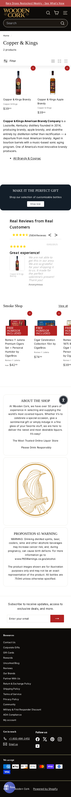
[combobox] (35, 23)
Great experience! (25, 252)
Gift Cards (8, 652)
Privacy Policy (11, 699)
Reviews (7, 668)
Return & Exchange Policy (17, 683)
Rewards (8, 657)
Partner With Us (11, 678)
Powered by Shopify (45, 788)
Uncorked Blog (11, 663)
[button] (63, 400)
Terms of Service (12, 694)
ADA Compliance (12, 714)
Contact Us (9, 642)
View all (63, 305)
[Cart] (56, 12)
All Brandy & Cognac (27, 158)
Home (6, 35)
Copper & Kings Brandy (16, 275)
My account (9, 720)
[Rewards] (9, 787)
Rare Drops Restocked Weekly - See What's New (35, 3)
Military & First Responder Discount (22, 709)
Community (9, 704)
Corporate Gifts (11, 647)
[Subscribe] (57, 618)
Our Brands (9, 673)
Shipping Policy (11, 688)
